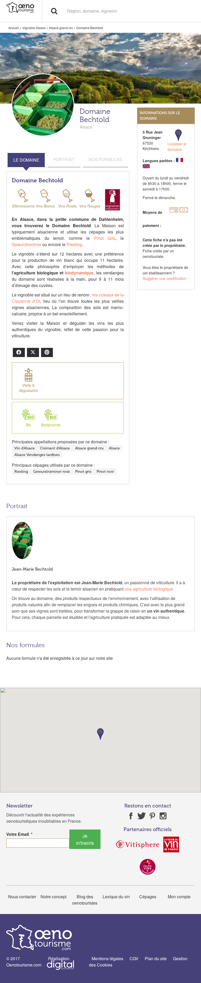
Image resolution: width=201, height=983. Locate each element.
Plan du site (156, 958)
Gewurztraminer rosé (51, 471)
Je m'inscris (85, 839)
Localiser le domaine (177, 146)
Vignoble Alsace (34, 27)
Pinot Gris (104, 238)
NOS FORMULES (105, 159)
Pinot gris (83, 471)
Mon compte (179, 897)
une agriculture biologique (149, 589)
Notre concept (53, 897)
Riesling (74, 244)
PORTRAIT (64, 159)
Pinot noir (105, 471)
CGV (134, 958)
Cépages (147, 897)
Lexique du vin (116, 897)
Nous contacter (22, 897)
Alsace (114, 448)
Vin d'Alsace (24, 448)
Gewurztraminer (26, 244)
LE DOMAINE (26, 160)
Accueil (13, 27)
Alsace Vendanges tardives (37, 455)
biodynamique (79, 273)
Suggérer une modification (164, 278)
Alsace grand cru (61, 27)
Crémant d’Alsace (55, 448)
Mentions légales (107, 958)
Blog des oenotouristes (84, 900)
